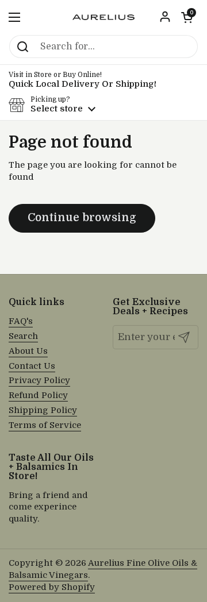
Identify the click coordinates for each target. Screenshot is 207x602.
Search (23, 336)
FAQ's (21, 321)
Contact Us (32, 366)
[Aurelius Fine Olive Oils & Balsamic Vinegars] (103, 17)
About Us (28, 351)
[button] (186, 17)
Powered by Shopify (52, 587)
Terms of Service (45, 425)
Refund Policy (38, 395)
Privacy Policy (39, 380)
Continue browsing (82, 217)
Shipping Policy (43, 410)
